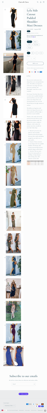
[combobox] (4, 410)
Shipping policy (40, 410)
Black (29, 41)
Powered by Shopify (14, 410)
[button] (2, 2)
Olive (29, 44)
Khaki (35, 41)
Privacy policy (27, 410)
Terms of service (33, 410)
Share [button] (29, 75)
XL (41, 53)
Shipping (28, 33)
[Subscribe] (34, 384)
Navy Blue (36, 44)
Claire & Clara (8, 410)
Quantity (28, 55)
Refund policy (21, 410)
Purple (29, 47)
